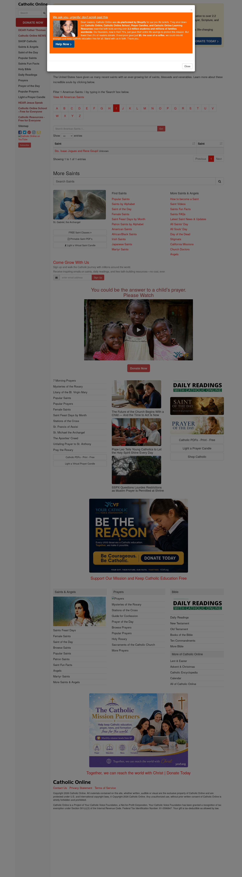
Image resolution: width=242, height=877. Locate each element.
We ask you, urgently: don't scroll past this (80, 17)
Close (187, 66)
